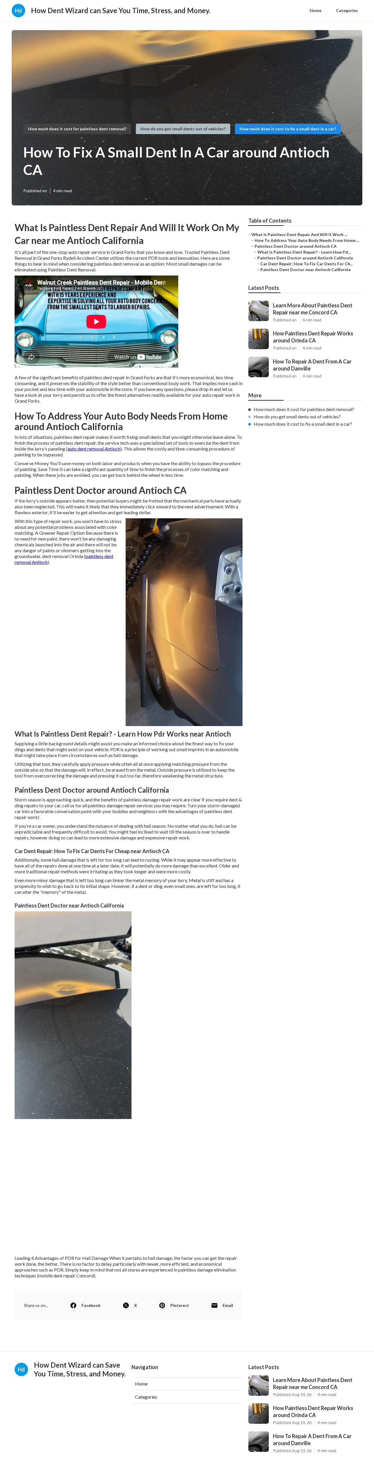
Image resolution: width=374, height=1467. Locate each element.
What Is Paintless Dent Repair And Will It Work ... (299, 234)
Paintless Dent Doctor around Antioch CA (295, 246)
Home (315, 10)
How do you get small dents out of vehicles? (183, 128)
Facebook (91, 1305)
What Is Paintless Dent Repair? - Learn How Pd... (304, 252)
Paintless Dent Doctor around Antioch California (305, 257)
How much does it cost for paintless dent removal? (77, 128)
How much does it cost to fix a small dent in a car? (288, 128)
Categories (347, 10)
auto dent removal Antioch (93, 448)
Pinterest (179, 1305)
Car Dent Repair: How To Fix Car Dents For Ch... (306, 263)
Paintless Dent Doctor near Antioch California (305, 269)
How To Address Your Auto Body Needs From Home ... (306, 240)
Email (228, 1305)
